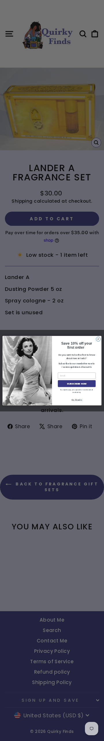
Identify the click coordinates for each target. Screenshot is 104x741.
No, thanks (77, 399)
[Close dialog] (98, 339)
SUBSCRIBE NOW (76, 383)
